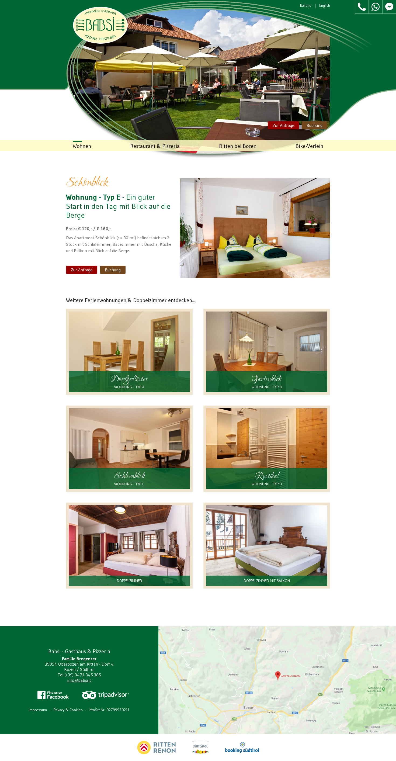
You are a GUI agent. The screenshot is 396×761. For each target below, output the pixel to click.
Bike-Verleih (309, 146)
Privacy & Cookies (68, 709)
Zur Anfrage (283, 125)
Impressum (38, 709)
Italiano (305, 5)
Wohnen (82, 146)
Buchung (314, 125)
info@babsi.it (79, 680)
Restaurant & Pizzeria (155, 146)
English (324, 5)
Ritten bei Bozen (237, 146)
